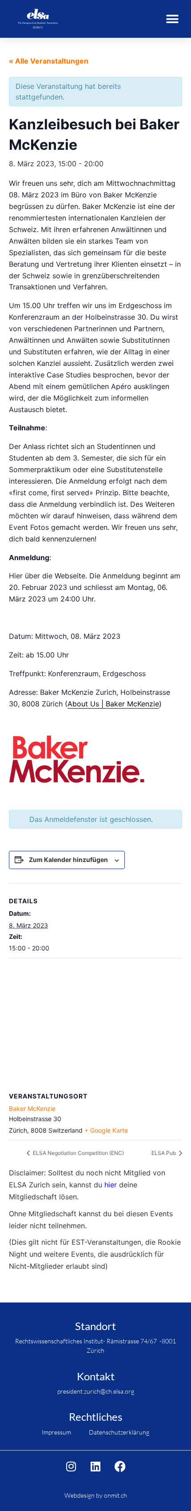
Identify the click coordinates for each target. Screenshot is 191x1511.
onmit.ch (115, 1495)
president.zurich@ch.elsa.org (95, 1391)
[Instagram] (71, 1466)
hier (110, 1184)
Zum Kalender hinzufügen (68, 859)
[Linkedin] (95, 1466)
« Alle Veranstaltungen (48, 60)
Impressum (56, 1432)
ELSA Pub (164, 1153)
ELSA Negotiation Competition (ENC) (78, 1153)
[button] (172, 19)
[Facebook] (120, 1466)
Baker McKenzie (32, 1108)
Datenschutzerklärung (119, 1432)
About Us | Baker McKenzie (113, 703)
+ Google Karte (106, 1130)
